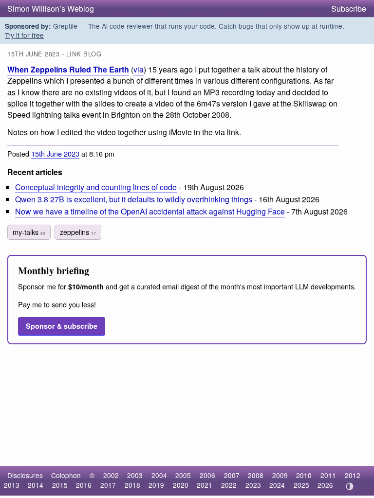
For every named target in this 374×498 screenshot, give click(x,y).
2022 (229, 485)
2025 (301, 485)
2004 (159, 475)
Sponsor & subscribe (61, 326)
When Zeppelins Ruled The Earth (68, 69)
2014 (35, 485)
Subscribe (348, 8)
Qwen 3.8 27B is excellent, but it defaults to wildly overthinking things (133, 199)
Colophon (66, 475)
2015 (60, 485)
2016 (84, 485)
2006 (207, 475)
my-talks (29, 232)
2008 (255, 475)
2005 (183, 475)
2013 (11, 485)
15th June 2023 (55, 153)
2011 (328, 475)
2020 (180, 485)
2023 (253, 485)
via (138, 69)
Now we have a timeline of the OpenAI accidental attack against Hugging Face (150, 211)
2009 (280, 475)
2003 (135, 475)
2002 (111, 475)
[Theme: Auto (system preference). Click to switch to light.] (349, 486)
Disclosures (25, 475)
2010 (304, 475)
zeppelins (78, 232)
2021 (204, 485)
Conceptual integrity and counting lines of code (96, 187)
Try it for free (24, 35)
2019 (156, 485)
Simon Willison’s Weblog (50, 8)
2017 (108, 485)
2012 (352, 475)
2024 (277, 485)
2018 (132, 485)
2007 (232, 475)
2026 (325, 485)
